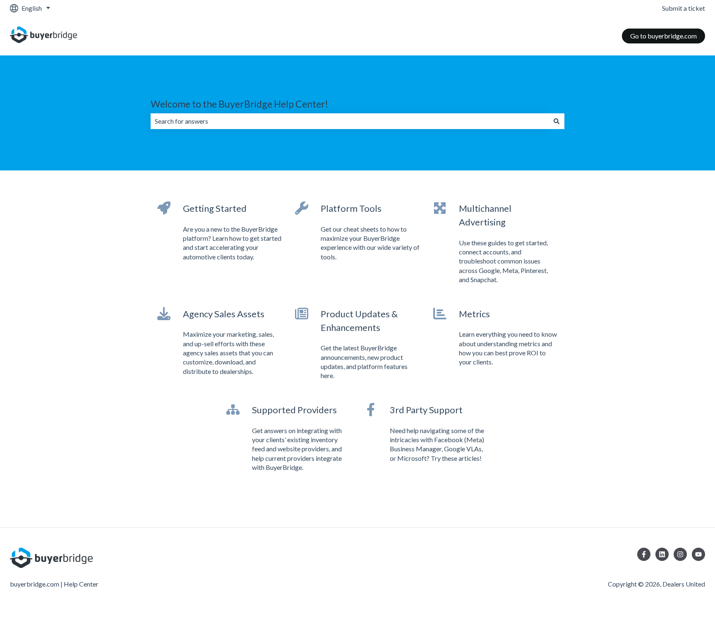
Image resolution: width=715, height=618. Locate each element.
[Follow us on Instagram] (680, 554)
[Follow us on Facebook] (643, 554)
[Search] (556, 121)
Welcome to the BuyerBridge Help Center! (239, 104)
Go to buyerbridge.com (663, 36)
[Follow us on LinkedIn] (662, 554)
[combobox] (350, 121)
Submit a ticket (683, 8)
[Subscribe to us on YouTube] (698, 554)
